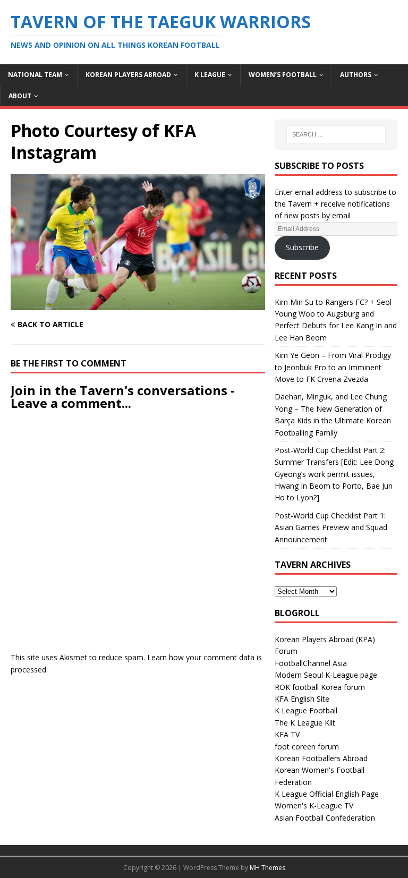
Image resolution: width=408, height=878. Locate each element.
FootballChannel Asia (311, 663)
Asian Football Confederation (325, 818)
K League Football (306, 710)
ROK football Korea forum (320, 687)
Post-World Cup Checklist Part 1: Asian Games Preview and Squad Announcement (331, 527)
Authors (355, 74)
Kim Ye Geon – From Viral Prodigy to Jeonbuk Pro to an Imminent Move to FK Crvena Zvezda (333, 367)
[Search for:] (336, 134)
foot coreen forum (307, 746)
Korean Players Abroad (128, 74)
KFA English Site (302, 699)
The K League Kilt (305, 723)
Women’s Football (283, 74)
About (19, 95)
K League (209, 74)
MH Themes (267, 867)
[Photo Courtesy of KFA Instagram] (138, 304)
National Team (35, 74)
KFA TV (287, 734)
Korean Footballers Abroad (321, 758)
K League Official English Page (327, 794)
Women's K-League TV (314, 805)
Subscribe (302, 247)
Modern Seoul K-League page (326, 675)
